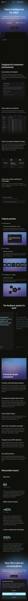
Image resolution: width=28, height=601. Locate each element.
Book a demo (20, 2)
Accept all (14, 594)
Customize (14, 597)
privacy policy (13, 587)
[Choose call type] (25, 33)
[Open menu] (25, 2)
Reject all (14, 590)
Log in (14, 2)
